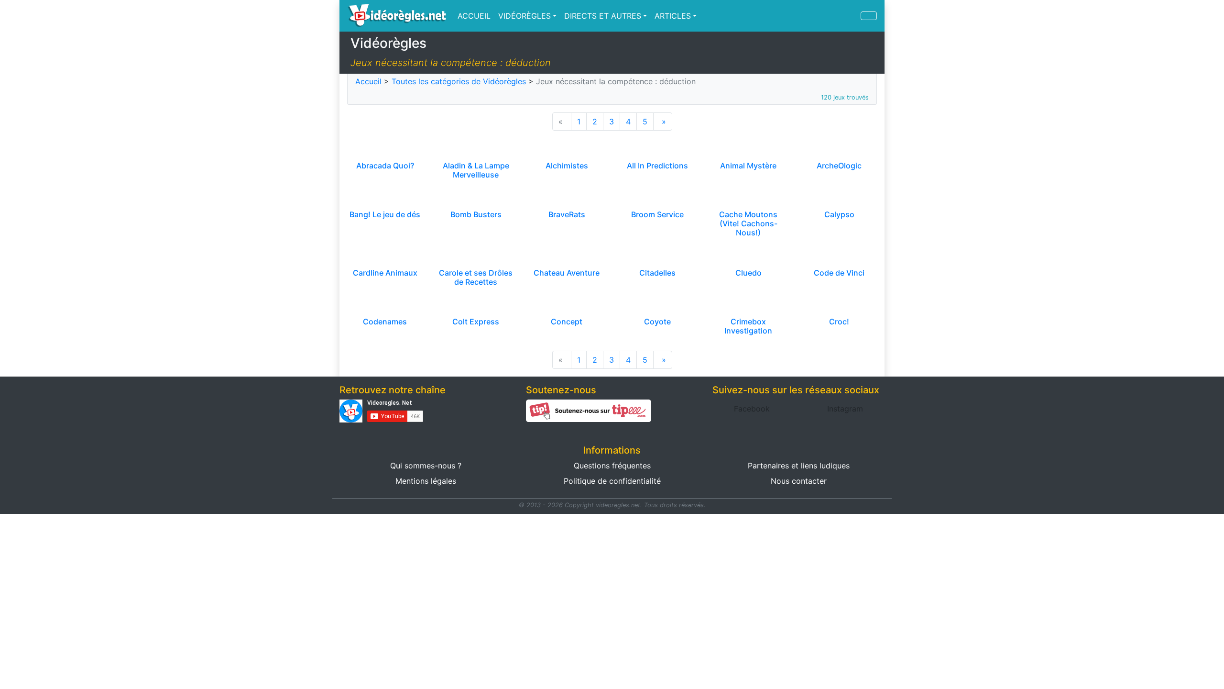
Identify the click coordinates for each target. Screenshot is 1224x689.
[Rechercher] (869, 15)
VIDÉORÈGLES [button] (524, 16)
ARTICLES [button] (673, 16)
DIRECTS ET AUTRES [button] (602, 16)
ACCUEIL (474, 16)
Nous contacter (799, 481)
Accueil (368, 81)
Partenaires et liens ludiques (799, 465)
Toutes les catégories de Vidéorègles (459, 81)
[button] (751, 409)
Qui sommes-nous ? (425, 465)
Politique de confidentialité (612, 481)
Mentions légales (425, 481)
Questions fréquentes (612, 465)
